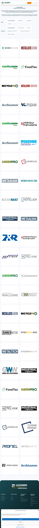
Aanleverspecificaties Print (34, 504)
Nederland (20, 20)
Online (12, 497)
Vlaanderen (28, 20)
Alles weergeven (11, 20)
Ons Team (2, 497)
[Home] (19, 486)
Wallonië (9, 23)
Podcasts (12, 498)
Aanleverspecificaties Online (34, 502)
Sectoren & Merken (23, 495)
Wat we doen (14, 494)
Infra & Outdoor (11, 34)
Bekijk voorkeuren (21, 524)
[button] (38, 510)
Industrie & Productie (25, 31)
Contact (32, 505)
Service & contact (33, 495)
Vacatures (2, 500)
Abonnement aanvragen (33, 500)
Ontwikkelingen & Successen (4, 499)
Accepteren (20, 519)
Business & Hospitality (12, 31)
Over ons (3, 494)
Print (11, 496)
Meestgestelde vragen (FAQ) (34, 498)
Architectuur (21, 27)
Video (12, 499)
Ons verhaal (3, 496)
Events (12, 500)
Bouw (29, 27)
